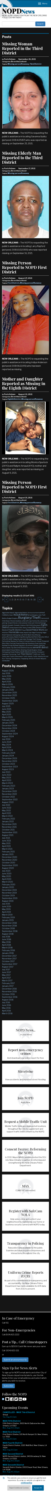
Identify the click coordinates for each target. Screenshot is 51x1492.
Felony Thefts (27, 627)
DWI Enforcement (35, 625)
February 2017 (8, 983)
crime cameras (22, 623)
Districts (4, 625)
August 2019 (7, 901)
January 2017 (7, 986)
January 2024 (8, 755)
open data (23, 639)
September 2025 (10, 701)
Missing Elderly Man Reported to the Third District (22, 157)
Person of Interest (24, 641)
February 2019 (8, 917)
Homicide (14, 632)
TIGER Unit (36, 654)
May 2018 (6, 942)
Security (29, 647)
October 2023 (8, 764)
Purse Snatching (40, 643)
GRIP (46, 630)
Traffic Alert (6, 656)
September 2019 (9, 898)
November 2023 (9, 761)
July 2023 (6, 772)
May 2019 (6, 909)
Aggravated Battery (21, 612)
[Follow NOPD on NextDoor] (6, 1399)
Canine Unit (45, 618)
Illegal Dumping (37, 632)
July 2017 (6, 969)
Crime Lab (30, 623)
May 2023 (6, 777)
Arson (11, 615)
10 (34, 599)
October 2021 (8, 829)
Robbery (36, 645)
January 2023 (8, 788)
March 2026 (7, 684)
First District (13, 283)
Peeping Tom (15, 641)
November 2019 (9, 893)
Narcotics (41, 637)
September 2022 (10, 799)
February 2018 (8, 950)
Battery (4, 618)
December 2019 (9, 890)
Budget (9, 618)
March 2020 (7, 882)
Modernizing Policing (21, 637)
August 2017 (7, 967)
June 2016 (6, 1005)
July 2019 (6, 904)
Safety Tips (9, 647)
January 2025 (8, 723)
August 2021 (7, 835)
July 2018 (6, 936)
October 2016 (8, 994)
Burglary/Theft (29, 618)
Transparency (16, 658)
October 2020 (8, 862)
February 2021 (8, 851)
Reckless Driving (7, 645)
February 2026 (8, 687)
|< (3, 599)
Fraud (24, 630)
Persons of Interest (35, 641)
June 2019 (6, 906)
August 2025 (8, 703)
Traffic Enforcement (16, 656)
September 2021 (9, 832)
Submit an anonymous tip (15, 1359)
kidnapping (16, 635)
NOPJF (10, 639)
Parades (38, 639)
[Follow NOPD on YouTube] (24, 1400)
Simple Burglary (32, 650)
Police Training (11, 643)
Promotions (31, 643)
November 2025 (9, 695)
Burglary (15, 618)
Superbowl (5, 654)
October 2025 (8, 698)
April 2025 (6, 714)
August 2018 (8, 934)
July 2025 (6, 706)
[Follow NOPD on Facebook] (12, 1400)
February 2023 (8, 786)
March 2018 (7, 947)
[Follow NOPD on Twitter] (16, 1400)
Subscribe (8, 1386)
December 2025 (9, 692)
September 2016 (9, 997)
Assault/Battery (21, 614)
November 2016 (9, 991)
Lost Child (24, 635)
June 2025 (6, 709)
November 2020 (9, 860)
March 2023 (7, 783)
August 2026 (8, 670)
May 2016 (6, 1008)
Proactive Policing (21, 643)
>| (42, 599)
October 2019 (8, 895)
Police (4, 643)
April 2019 (6, 912)
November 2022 (9, 794)
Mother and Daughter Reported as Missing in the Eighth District (23, 383)
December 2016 (9, 989)
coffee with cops (27, 621)
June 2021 (6, 840)
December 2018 (9, 923)
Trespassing (24, 658)
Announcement (33, 613)
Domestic (11, 625)
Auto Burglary (33, 615)
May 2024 (6, 744)
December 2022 (9, 791)
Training (8, 658)
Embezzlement (14, 627)
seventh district (40, 647)
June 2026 (6, 676)
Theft (18, 654)
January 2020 (8, 887)
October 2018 (8, 928)
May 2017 (6, 975)
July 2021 (6, 838)
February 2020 (8, 884)
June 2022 (6, 808)
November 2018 (9, 925)
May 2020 (6, 876)
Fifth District (37, 627)
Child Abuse (6, 621)
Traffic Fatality (28, 656)
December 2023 (9, 758)
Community (36, 621)
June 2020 (6, 873)
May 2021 (6, 843)
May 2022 (6, 810)
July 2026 (6, 673)
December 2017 (9, 956)
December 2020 (9, 857)
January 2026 (8, 690)
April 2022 (6, 813)
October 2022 (8, 797)
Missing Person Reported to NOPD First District (24, 267)
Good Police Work (35, 630)
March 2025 (7, 717)
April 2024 (6, 747)
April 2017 (6, 978)
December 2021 (9, 824)
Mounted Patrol (33, 637)
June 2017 (6, 972)
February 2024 (8, 753)
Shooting (24, 650)
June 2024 (6, 742)
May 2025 (6, 712)
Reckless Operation (19, 645)
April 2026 (6, 681)
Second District (20, 647)
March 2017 (7, 980)
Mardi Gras (31, 635)
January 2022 (8, 821)
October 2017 (8, 961)
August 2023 (8, 769)
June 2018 (6, 939)
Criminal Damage (40, 623)
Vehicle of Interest (34, 658)
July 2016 (6, 1002)
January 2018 (8, 953)
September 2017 (9, 964)
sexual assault (6, 650)
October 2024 (8, 731)
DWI (27, 625)
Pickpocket (45, 641)
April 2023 (6, 780)
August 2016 (7, 1000)
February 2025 (8, 720)
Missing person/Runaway (18, 64)
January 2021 (7, 854)
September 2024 (10, 733)
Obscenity (16, 639)
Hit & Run (5, 632)
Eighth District (14, 399)
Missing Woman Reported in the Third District (22, 48)
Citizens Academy (15, 621)
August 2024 (8, 736)
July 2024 (6, 739)
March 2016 (7, 1013)
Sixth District (25, 652)
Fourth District (15, 630)
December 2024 (9, 725)
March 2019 (7, 914)
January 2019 (8, 920)
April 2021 (6, 846)
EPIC (20, 627)
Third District (35, 64)
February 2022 (8, 819)
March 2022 (7, 816)
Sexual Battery (15, 650)
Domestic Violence (20, 625)
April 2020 (6, 879)
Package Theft (31, 639)
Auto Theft (41, 615)
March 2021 (7, 849)
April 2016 (6, 1010)
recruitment (29, 645)
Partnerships (6, 641)
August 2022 (8, 802)
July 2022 (6, 805)
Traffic (43, 654)
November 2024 (9, 728)
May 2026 (6, 679)
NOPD (18, 10)
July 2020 (6, 871)
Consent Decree (13, 623)
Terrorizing (12, 654)
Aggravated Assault (8, 612)
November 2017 (9, 958)
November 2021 (9, 827)
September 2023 (10, 766)
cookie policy (26, 1483)
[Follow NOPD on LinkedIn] (20, 1400)
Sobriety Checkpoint (37, 652)
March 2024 (7, 750)
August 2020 (8, 868)
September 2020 (10, 865)
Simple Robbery (15, 652)
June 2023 (6, 775)
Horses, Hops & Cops (25, 632)
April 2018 (6, 945)
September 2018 (10, 931)
